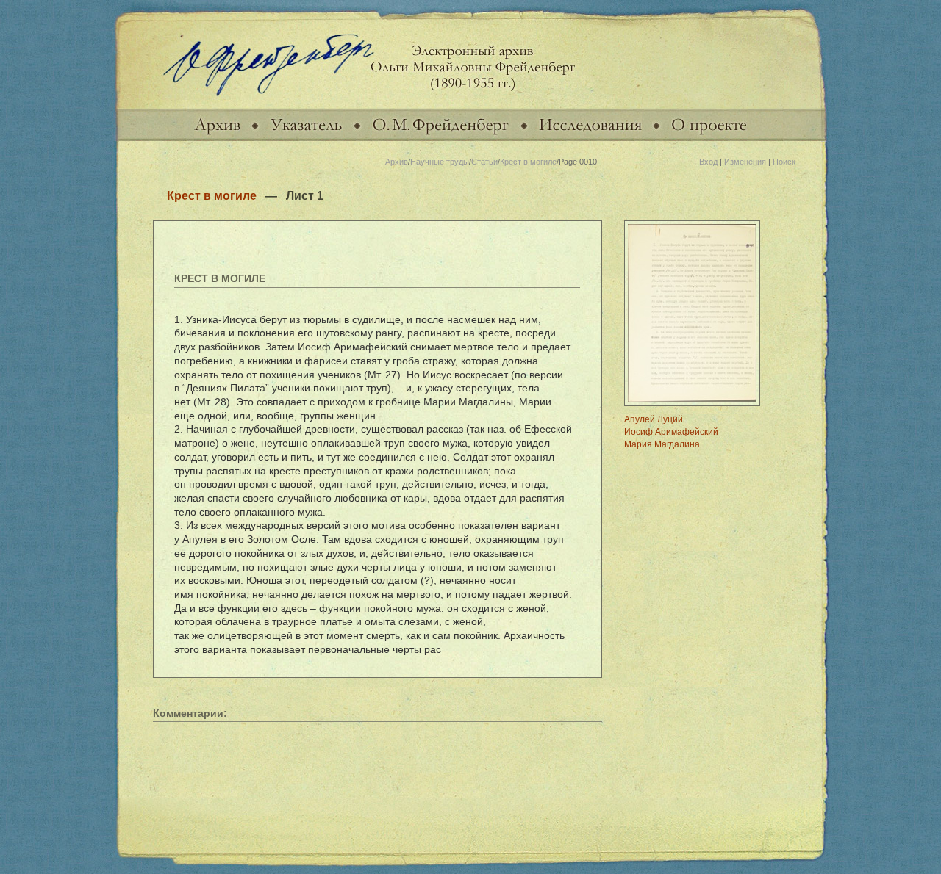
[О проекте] (709, 138)
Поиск (784, 161)
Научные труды (439, 161)
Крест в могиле (528, 161)
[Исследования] (590, 138)
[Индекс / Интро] (306, 138)
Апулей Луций (653, 419)
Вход (708, 161)
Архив (396, 161)
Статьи (484, 161)
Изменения (745, 161)
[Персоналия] (440, 138)
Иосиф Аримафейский (671, 432)
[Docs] (217, 138)
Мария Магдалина (662, 444)
